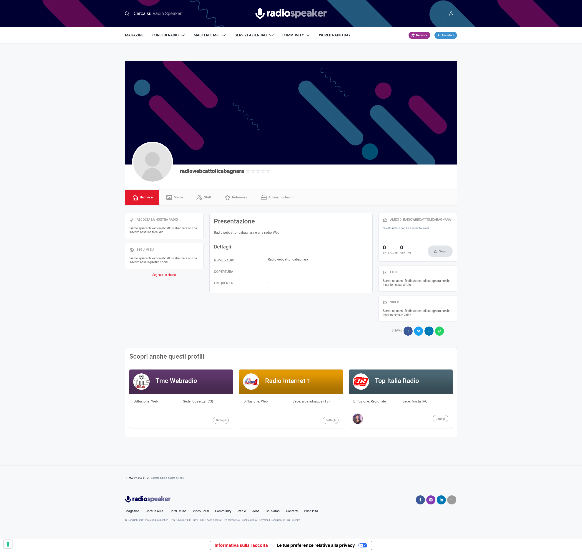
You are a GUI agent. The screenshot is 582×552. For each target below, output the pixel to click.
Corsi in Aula (154, 511)
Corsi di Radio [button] (165, 35)
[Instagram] (430, 499)
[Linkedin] (441, 499)
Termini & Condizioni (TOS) (274, 520)
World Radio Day (335, 35)
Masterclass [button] (207, 35)
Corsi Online (178, 511)
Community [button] (293, 35)
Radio (242, 511)
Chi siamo (273, 511)
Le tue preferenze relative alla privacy (316, 545)
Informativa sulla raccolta (241, 545)
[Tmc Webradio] (181, 399)
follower (390, 251)
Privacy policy (232, 520)
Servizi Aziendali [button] (251, 35)
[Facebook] (420, 499)
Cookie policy (249, 520)
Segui (442, 251)
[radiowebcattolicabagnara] (152, 162)
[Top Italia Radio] (401, 399)
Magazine (134, 35)
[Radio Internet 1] (291, 399)
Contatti (292, 511)
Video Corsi (201, 511)
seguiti (405, 251)
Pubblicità (311, 511)
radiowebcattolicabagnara (212, 171)
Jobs (255, 511)
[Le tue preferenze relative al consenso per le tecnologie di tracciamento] (8, 544)
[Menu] (451, 13)
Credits (296, 520)
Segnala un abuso (164, 275)
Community (223, 511)
